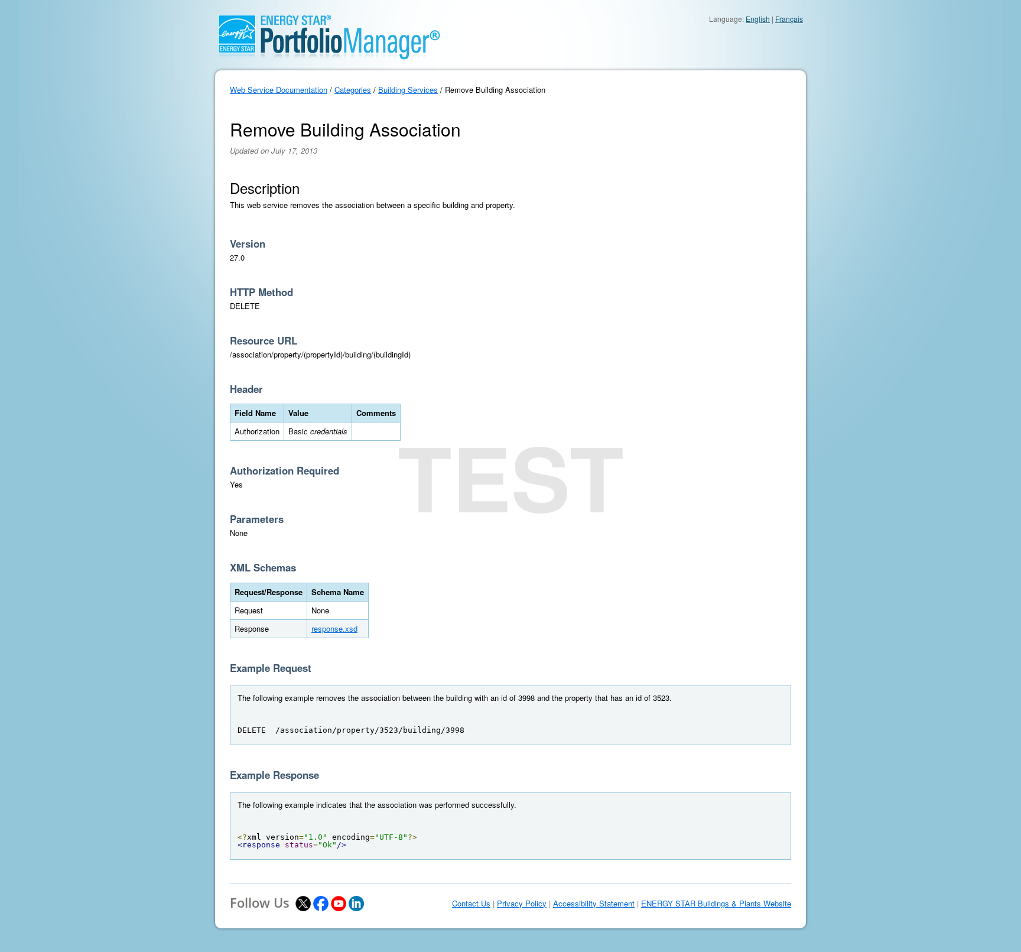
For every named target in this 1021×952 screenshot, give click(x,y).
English (758, 19)
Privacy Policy (522, 903)
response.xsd (334, 628)
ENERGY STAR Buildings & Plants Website (716, 903)
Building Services (408, 89)
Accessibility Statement (594, 903)
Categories (352, 89)
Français (789, 19)
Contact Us (471, 903)
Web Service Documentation (278, 89)
